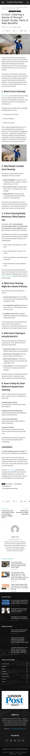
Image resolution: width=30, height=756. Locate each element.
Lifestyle (18, 11)
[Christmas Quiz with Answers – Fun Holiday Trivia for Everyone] (6, 619)
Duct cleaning (6, 96)
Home (3, 7)
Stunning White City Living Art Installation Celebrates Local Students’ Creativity (19, 610)
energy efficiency (18, 483)
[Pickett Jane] (3, 27)
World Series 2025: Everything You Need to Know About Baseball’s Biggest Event (8, 514)
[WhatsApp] (23, 740)
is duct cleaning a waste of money (10, 488)
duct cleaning (9, 483)
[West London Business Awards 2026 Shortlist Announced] (6, 632)
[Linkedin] (15, 740)
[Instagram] (10, 740)
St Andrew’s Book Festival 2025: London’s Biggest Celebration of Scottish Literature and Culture (19, 602)
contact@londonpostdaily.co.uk (18, 728)
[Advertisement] (15, 492)
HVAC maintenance (7, 276)
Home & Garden (9, 7)
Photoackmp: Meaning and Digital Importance (22, 512)
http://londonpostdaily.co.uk (15, 539)
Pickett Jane (8, 27)
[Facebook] (6, 740)
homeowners (11, 470)
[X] (19, 740)
